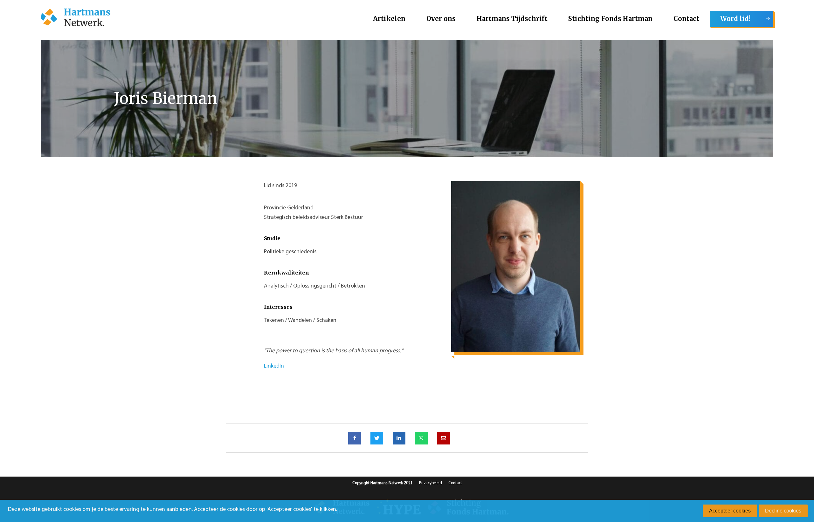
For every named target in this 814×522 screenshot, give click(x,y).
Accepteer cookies (730, 510)
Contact (686, 19)
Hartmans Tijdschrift (512, 19)
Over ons (441, 19)
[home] (76, 18)
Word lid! (735, 19)
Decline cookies (783, 510)
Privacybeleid (430, 483)
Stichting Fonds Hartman (610, 19)
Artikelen (389, 19)
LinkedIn (274, 366)
